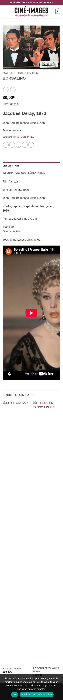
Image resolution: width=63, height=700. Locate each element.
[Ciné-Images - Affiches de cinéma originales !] (31, 11)
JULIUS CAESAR (12, 668)
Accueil (8, 73)
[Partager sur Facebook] (12, 145)
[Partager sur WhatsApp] (6, 145)
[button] (5, 11)
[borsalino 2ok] (31, 47)
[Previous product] (12, 89)
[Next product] (5, 89)
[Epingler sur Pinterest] (25, 145)
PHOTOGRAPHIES (27, 73)
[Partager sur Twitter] (18, 145)
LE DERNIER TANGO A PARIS (46, 670)
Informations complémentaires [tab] (24, 173)
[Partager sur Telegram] (31, 145)
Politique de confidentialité (36, 694)
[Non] (58, 688)
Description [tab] (11, 165)
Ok (14, 694)
